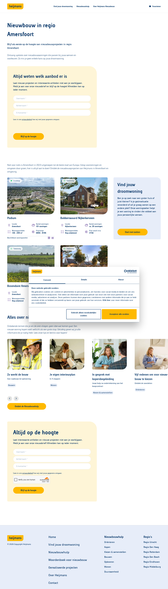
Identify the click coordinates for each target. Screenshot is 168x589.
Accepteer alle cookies (119, 314)
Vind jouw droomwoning (63, 6)
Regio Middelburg (152, 566)
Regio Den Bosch (152, 557)
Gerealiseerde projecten (63, 567)
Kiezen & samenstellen (115, 552)
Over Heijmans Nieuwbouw (104, 6)
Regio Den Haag (151, 547)
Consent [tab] (47, 280)
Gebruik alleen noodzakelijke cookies (83, 314)
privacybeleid (27, 119)
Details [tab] (84, 280)
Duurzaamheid (111, 571)
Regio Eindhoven (152, 562)
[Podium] (30, 227)
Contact (53, 583)
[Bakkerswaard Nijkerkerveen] (84, 225)
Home (52, 537)
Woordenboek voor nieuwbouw (67, 560)
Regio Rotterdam (152, 552)
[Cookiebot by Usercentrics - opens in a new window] (126, 271)
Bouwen (108, 557)
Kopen (107, 547)
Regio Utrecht (150, 542)
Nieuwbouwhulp (82, 6)
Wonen (107, 566)
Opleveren (109, 562)
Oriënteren (109, 542)
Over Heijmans (57, 575)
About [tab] (121, 280)
